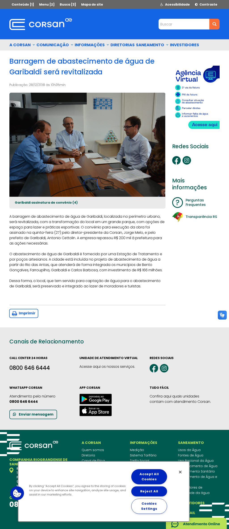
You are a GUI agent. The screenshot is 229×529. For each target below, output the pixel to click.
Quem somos (93, 450)
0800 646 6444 (29, 368)
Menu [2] (47, 4)
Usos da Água (189, 450)
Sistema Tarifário (143, 455)
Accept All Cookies (149, 476)
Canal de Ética (93, 460)
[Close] (180, 472)
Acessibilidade (177, 4)
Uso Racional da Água (196, 460)
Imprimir (26, 313)
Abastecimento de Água (197, 466)
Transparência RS (201, 216)
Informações (90, 45)
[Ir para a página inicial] (40, 24)
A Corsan (20, 45)
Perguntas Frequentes (196, 202)
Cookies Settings (149, 506)
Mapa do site (92, 4)
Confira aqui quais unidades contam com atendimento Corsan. (180, 399)
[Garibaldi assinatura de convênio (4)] (87, 145)
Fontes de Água (190, 455)
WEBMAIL (186, 513)
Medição (137, 450)
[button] (17, 493)
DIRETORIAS (122, 45)
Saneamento (150, 45)
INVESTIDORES (184, 45)
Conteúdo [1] (23, 4)
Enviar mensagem (36, 414)
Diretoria (88, 455)
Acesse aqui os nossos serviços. (107, 366)
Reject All (149, 491)
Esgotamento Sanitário (196, 471)
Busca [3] (68, 4)
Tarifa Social (139, 460)
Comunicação (53, 45)
